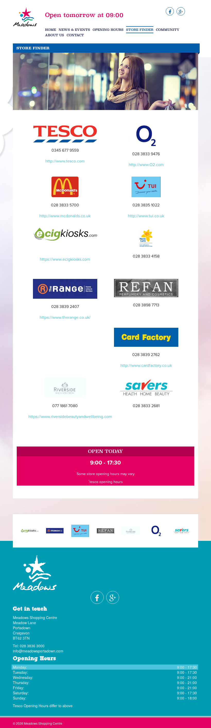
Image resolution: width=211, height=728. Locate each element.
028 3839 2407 (65, 306)
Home (50, 30)
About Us (54, 35)
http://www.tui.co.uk (146, 216)
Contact (75, 35)
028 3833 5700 (65, 205)
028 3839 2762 (146, 354)
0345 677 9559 (65, 150)
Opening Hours (108, 30)
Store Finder (139, 30)
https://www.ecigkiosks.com (65, 259)
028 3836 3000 (32, 645)
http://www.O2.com (146, 164)
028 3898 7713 (146, 305)
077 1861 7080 (65, 405)
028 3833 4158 (146, 256)
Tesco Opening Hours (30, 705)
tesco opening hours (106, 482)
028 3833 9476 (146, 154)
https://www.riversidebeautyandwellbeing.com (70, 416)
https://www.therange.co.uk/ (65, 317)
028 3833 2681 (146, 405)
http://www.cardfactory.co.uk (146, 365)
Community (167, 30)
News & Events (74, 30)
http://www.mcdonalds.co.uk (65, 216)
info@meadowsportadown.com (38, 650)
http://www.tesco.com (65, 161)
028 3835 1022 (146, 205)
